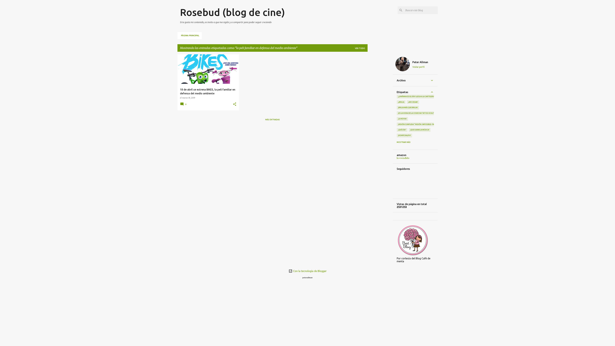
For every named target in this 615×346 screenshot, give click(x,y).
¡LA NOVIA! (402, 119)
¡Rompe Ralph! (404, 135)
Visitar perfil (418, 67)
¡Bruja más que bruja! (408, 107)
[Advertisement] (380, 102)
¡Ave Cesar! (413, 102)
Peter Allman (420, 62)
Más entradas (272, 120)
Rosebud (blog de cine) (232, 12)
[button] (235, 104)
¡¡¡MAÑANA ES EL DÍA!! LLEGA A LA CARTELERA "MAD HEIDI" (421, 96)
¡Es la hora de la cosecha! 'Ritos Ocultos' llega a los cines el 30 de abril (431, 113)
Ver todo (360, 48)
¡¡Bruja (401, 102)
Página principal (190, 35)
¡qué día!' (402, 130)
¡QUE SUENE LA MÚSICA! (419, 130)
